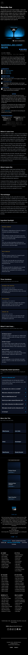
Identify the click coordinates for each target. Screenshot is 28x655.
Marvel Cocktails (5, 603)
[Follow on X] (15, 629)
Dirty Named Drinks (6, 609)
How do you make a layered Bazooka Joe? (12, 400)
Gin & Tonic (17, 559)
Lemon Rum (8, 71)
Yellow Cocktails (5, 586)
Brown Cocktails (5, 587)
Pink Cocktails (4, 578)
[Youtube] (13, 537)
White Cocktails (5, 589)
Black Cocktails (5, 591)
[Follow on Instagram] (10, 629)
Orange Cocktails (5, 584)
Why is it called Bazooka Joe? (9, 396)
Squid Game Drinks (6, 604)
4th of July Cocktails (19, 584)
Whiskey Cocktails (5, 561)
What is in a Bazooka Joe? (8, 377)
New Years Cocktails (19, 578)
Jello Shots (17, 564)
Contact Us (17, 604)
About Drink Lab (18, 606)
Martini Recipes (18, 556)
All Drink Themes (5, 596)
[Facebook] (11, 537)
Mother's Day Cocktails (20, 586)
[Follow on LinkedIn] (17, 629)
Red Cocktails (4, 576)
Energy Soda (8, 73)
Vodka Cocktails (5, 554)
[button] (2, 3)
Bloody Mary (18, 558)
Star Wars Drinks (5, 600)
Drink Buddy (7, 110)
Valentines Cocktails (19, 579)
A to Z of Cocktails (19, 598)
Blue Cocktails (5, 579)
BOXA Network (19, 626)
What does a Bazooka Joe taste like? (11, 392)
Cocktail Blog (18, 609)
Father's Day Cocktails (20, 587)
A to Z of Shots (18, 570)
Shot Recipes (18, 562)
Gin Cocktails (4, 556)
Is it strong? (5, 411)
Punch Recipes (18, 561)
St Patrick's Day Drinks (20, 589)
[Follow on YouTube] (20, 629)
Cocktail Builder (18, 596)
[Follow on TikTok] (13, 629)
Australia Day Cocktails (20, 591)
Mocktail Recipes (18, 567)
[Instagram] (16, 537)
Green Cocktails (5, 581)
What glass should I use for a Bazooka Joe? (13, 408)
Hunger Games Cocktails (7, 606)
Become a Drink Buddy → (14, 542)
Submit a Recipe (18, 603)
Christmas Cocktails (19, 576)
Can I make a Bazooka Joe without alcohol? (13, 404)
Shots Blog (17, 611)
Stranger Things (5, 601)
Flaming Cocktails (5, 565)
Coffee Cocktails (5, 564)
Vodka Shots (18, 565)
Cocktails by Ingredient (20, 600)
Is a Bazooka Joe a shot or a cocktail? (11, 388)
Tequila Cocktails (5, 559)
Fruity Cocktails (5, 567)
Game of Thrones (5, 608)
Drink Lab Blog (18, 608)
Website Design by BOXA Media (14, 644)
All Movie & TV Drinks (6, 611)
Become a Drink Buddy (20, 601)
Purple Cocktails (5, 583)
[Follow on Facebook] (8, 629)
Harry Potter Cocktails (6, 598)
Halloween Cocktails (19, 583)
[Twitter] (14, 537)
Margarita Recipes (19, 554)
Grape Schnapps (9, 70)
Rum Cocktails (5, 558)
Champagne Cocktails (6, 562)
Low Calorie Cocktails (19, 569)
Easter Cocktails (18, 581)
